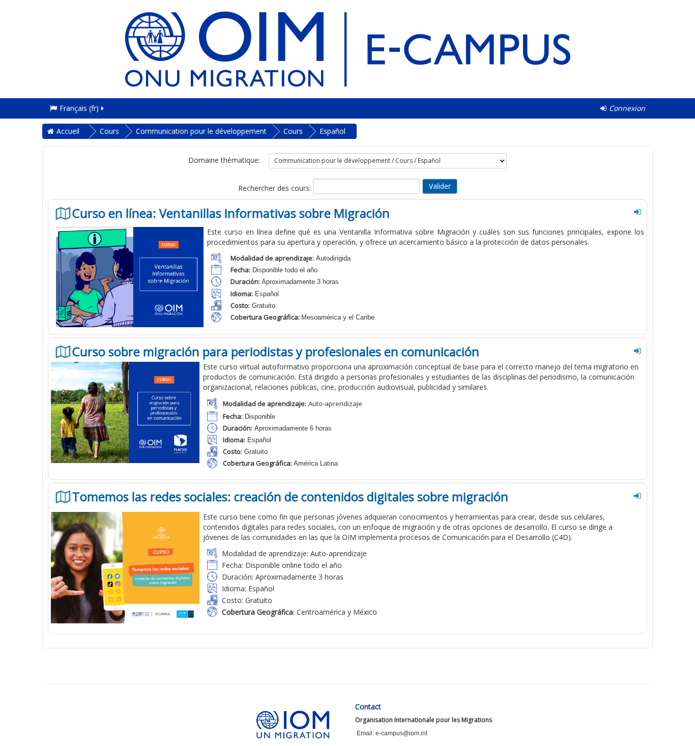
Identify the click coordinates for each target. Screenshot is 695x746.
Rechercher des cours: (275, 188)
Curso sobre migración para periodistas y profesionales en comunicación (275, 352)
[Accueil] (347, 48)
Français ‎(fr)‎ (79, 108)
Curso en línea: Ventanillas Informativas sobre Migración (231, 213)
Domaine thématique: (224, 160)
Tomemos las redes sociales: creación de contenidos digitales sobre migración (290, 497)
